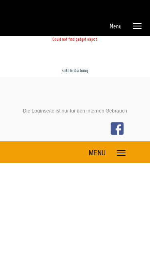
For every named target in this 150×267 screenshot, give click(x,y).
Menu (116, 26)
